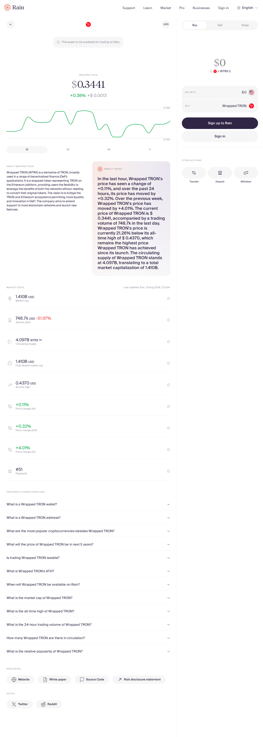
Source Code (95, 679)
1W (67, 149)
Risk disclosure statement (142, 679)
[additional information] (168, 298)
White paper (57, 679)
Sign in (220, 136)
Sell (220, 25)
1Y (150, 149)
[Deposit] (220, 173)
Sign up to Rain (220, 123)
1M (108, 149)
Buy (194, 25)
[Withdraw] (246, 173)
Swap (245, 25)
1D (27, 149)
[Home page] (14, 7)
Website (24, 679)
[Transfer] (194, 173)
